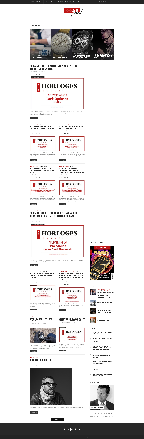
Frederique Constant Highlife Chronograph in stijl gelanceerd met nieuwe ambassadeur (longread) (102, 347)
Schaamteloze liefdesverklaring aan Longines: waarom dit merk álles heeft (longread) (103, 339)
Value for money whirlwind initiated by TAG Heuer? (81, 57)
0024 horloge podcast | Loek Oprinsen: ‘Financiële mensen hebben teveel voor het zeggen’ (42, 275)
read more (34, 118)
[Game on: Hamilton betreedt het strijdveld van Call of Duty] (93, 311)
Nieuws (53, 2)
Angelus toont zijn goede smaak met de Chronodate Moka (105, 319)
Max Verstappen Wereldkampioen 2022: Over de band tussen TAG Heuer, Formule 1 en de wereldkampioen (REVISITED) (105, 295)
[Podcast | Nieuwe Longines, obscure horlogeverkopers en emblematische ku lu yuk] (43, 187)
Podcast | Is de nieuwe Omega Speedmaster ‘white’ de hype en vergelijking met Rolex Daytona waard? (71, 170)
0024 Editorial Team (36, 71)
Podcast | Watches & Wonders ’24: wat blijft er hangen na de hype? (71, 127)
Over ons (76, 2)
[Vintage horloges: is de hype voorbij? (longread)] (43, 335)
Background (101, 289)
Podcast (60, 2)
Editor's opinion (36, 55)
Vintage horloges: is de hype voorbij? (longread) (41, 320)
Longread (39, 2)
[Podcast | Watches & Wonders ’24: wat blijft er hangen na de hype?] (72, 143)
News (73, 271)
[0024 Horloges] (72, 12)
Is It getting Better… (41, 360)
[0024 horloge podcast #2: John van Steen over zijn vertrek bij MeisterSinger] (72, 334)
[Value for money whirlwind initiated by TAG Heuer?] (82, 44)
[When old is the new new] (61, 44)
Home (32, 2)
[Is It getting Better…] (51, 386)
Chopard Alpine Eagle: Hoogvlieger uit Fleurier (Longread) (102, 362)
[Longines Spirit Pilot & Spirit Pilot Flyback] (93, 303)
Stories (33, 316)
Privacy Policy (69, 437)
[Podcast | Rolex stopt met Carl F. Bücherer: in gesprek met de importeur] (43, 143)
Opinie (47, 2)
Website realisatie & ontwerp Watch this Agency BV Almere (83, 437)
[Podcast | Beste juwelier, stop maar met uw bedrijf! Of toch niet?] (57, 93)
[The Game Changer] (40, 44)
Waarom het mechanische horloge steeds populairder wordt (103, 56)
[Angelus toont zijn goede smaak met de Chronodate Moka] (93, 319)
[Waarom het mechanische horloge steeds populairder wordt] (103, 44)
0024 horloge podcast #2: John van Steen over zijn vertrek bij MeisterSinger (72, 319)
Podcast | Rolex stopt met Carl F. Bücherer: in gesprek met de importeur (42, 127)
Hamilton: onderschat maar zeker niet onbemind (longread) (102, 375)
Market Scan (46, 315)
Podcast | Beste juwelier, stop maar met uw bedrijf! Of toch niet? (54, 67)
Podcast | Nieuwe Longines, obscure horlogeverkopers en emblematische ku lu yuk (42, 170)
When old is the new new (59, 58)
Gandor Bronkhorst (36, 130)
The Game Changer (36, 58)
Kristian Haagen (35, 362)
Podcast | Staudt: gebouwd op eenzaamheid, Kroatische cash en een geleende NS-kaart (53, 214)
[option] (40, 44)
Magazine (68, 2)
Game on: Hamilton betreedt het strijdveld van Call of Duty (105, 311)
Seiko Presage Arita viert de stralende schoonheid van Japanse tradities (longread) (103, 355)
